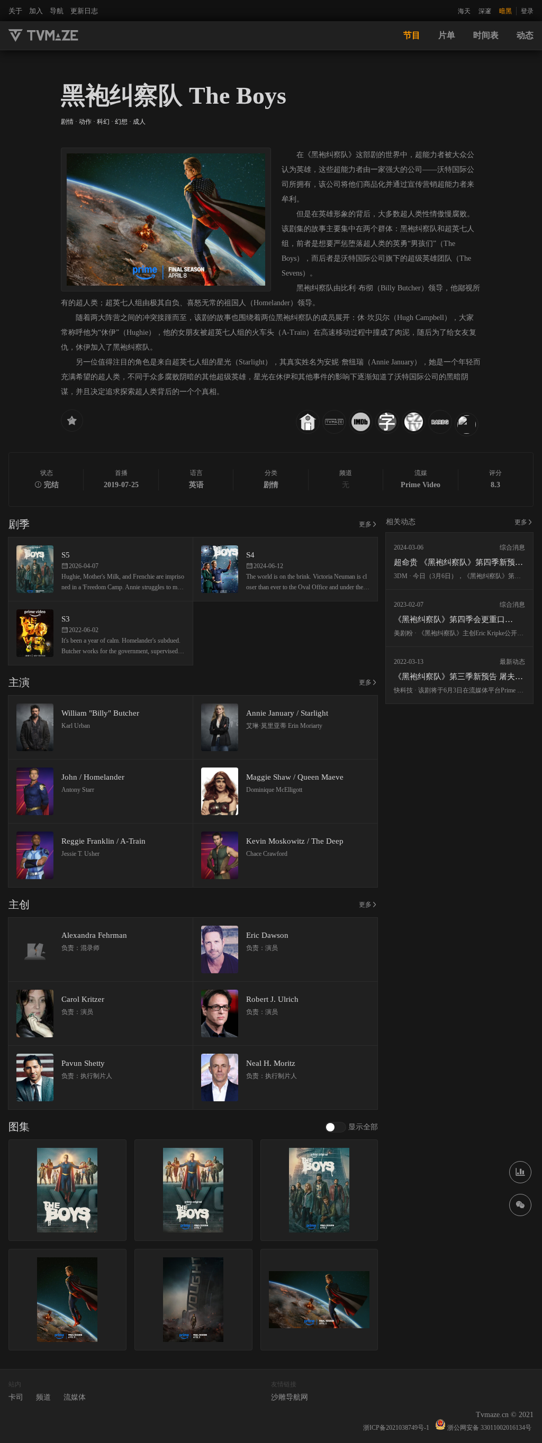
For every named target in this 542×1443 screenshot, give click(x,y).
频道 (43, 1397)
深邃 (484, 11)
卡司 (15, 1397)
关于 (15, 11)
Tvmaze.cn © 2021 (505, 1415)
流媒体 (75, 1397)
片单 (446, 35)
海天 (464, 11)
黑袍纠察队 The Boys (173, 95)
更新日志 (84, 11)
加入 (36, 11)
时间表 (486, 35)
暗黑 (505, 11)
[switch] (351, 1127)
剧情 (271, 485)
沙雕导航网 (289, 1397)
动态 (525, 35)
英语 (196, 485)
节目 (411, 35)
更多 (365, 524)
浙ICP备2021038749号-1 (396, 1427)
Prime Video (420, 485)
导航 (57, 11)
